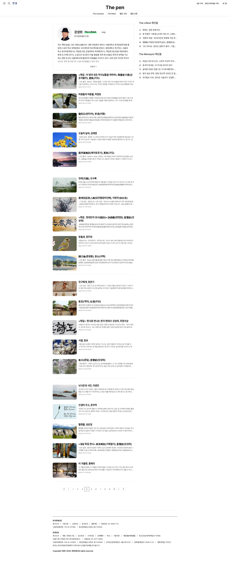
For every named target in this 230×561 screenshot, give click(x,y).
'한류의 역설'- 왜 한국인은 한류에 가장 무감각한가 (160, 38)
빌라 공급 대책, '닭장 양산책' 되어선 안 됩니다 (160, 73)
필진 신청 (133, 14)
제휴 (63, 536)
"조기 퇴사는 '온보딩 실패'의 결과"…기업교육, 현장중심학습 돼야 (160, 46)
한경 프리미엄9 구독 (212, 3)
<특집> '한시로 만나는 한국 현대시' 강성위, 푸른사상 (103, 321)
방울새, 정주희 (85, 237)
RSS (108, 536)
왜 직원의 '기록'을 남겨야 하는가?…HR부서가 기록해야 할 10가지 (160, 34)
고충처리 (75, 524)
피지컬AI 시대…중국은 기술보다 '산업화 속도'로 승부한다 (160, 77)
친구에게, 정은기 (86, 282)
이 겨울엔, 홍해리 (86, 463)
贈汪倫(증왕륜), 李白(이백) (91, 256)
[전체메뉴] (4, 3)
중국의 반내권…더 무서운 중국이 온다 (157, 65)
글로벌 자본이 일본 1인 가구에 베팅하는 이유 (160, 69)
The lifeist (112, 14)
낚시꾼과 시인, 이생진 (88, 385)
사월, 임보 (83, 340)
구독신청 (65, 524)
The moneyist (98, 14)
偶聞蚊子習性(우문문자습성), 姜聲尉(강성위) (160, 42)
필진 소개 (123, 14)
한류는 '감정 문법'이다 (151, 30)
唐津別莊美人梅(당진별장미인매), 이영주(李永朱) (103, 198)
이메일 (103, 32)
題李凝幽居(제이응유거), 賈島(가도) (96, 152)
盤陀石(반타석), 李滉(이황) (91, 113)
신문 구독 (199, 3)
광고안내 (85, 524)
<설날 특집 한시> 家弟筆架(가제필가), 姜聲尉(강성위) (105, 444)
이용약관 (117, 536)
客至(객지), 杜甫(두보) (89, 301)
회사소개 (56, 524)
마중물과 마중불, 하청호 (89, 94)
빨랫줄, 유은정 (85, 424)
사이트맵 (91, 536)
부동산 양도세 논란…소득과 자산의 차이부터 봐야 (160, 61)
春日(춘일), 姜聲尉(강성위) (91, 360)
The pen (115, 7)
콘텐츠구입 (70, 536)
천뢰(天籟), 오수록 (87, 178)
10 (114, 489)
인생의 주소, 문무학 (87, 405)
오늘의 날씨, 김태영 (87, 133)
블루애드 (94, 524)
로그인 (225, 3)
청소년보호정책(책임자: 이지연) (149, 536)
